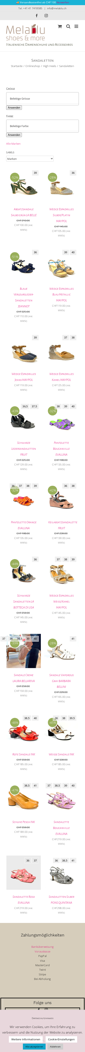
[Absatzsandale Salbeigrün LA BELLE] (23, 170)
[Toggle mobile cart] (60, 26)
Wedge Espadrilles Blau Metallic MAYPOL (61, 294)
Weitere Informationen (25, 1039)
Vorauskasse (42, 951)
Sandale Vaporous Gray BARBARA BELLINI (61, 681)
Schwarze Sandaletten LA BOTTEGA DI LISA (23, 601)
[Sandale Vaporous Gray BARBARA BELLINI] (61, 636)
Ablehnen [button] (55, 1046)
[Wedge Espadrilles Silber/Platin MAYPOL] (61, 170)
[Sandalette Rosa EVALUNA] (23, 858)
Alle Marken (13, 143)
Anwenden (14, 107)
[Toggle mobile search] (68, 26)
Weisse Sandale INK (61, 754)
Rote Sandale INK (23, 754)
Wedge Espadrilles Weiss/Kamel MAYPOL (61, 601)
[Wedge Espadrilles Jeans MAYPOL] (23, 335)
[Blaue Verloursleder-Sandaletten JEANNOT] (23, 250)
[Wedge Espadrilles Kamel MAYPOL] (61, 335)
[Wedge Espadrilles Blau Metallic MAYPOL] (61, 250)
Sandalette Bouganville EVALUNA (61, 827)
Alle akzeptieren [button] (34, 1046)
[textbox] (46, 98)
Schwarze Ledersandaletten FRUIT (23, 448)
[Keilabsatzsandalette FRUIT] (61, 483)
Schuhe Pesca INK (23, 822)
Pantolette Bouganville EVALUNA (61, 448)
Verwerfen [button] (63, 2)
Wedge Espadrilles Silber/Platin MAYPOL (61, 215)
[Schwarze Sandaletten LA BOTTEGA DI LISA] (23, 556)
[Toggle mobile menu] (76, 26)
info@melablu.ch (57, 8)
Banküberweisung (42, 947)
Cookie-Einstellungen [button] (61, 1039)
